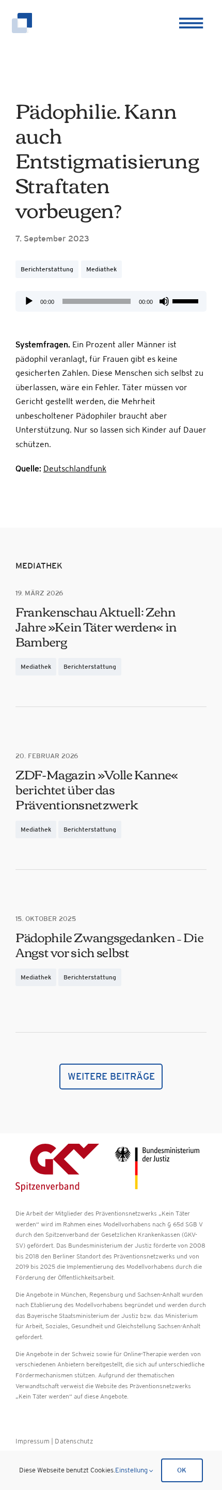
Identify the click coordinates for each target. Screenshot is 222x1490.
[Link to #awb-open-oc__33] (189, 23)
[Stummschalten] (164, 301)
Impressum (32, 1441)
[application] (111, 301)
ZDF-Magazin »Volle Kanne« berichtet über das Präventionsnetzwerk (96, 788)
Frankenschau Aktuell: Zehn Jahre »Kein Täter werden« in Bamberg (96, 626)
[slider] (186, 300)
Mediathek (101, 269)
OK (181, 1470)
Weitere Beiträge (111, 1076)
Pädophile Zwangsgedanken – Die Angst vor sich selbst (109, 944)
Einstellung (132, 1470)
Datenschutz (74, 1441)
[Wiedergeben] (29, 301)
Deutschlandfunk (74, 468)
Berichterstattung (47, 269)
